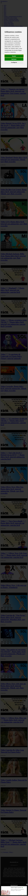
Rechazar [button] (14, 59)
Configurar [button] (14, 62)
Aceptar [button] (14, 56)
